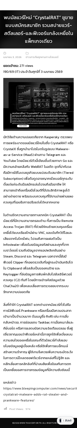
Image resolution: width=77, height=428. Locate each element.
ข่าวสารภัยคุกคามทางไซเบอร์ (42, 57)
